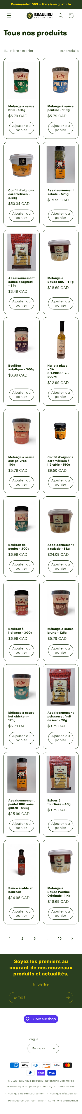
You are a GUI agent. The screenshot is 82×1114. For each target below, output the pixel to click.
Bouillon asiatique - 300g (21, 367)
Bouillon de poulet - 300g (19, 546)
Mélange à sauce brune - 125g (60, 630)
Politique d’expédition (64, 1093)
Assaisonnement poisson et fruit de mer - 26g (60, 716)
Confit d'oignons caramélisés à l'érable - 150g (60, 460)
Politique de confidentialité (26, 1100)
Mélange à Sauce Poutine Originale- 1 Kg (58, 891)
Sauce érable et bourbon (20, 890)
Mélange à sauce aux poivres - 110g (21, 460)
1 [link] (10, 938)
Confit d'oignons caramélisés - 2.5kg (21, 193)
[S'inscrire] (68, 997)
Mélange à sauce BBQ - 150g (21, 108)
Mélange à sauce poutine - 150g (60, 108)
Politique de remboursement (26, 1093)
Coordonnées (66, 1086)
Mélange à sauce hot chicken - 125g (21, 716)
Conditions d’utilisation (63, 1100)
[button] (9, 16)
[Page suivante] (72, 938)
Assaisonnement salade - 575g (60, 192)
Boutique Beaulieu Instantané (39, 1081)
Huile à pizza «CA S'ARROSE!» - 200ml (58, 371)
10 (59, 938)
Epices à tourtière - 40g (59, 802)
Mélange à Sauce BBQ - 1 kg (60, 279)
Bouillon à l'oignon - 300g (20, 630)
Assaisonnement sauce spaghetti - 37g (21, 281)
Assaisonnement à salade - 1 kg (60, 546)
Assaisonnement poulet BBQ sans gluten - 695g (21, 804)
